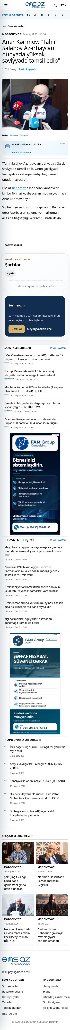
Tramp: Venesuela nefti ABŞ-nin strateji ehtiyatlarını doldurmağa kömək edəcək (30, 373)
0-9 (28, 14)
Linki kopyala (27, 69)
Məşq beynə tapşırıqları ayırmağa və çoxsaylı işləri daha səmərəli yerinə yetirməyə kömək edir (33, 551)
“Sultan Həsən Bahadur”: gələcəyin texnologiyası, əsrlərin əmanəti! (51, 935)
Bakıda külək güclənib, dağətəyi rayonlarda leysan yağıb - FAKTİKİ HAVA (32, 405)
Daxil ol (17, 329)
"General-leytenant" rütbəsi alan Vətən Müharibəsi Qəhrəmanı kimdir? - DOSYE (35, 796)
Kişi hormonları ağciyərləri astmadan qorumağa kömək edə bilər (28, 621)
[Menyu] (6, 5)
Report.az (19, 188)
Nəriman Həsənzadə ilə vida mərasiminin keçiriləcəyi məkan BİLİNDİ (17, 935)
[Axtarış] (55, 5)
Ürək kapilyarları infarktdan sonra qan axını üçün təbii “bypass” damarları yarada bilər (32, 589)
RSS (4, 1013)
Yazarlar (7, 1002)
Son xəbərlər (10, 986)
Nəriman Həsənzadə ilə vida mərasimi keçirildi (51, 881)
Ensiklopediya (12, 15)
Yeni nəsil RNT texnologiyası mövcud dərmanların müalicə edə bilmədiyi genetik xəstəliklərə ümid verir (31, 571)
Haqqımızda (50, 986)
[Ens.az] (35, 5)
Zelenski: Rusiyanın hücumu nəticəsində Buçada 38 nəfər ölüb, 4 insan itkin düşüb (31, 421)
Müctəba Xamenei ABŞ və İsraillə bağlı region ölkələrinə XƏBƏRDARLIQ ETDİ (33, 389)
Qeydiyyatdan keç (39, 329)
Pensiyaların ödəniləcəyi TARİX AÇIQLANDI (37, 781)
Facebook (14, 135)
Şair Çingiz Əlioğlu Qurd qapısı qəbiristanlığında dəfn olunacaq (15, 883)
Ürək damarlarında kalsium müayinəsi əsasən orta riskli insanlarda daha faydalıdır (33, 605)
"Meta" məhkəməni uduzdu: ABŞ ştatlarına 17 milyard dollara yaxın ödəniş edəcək (33, 357)
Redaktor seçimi (12, 991)
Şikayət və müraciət (55, 1008)
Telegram (24, 135)
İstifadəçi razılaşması (56, 997)
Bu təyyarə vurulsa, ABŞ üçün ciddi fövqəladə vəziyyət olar (32, 813)
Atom (13, 1013)
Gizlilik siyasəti (52, 1002)
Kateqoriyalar (11, 997)
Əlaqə (46, 991)
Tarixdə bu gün (11, 1008)
